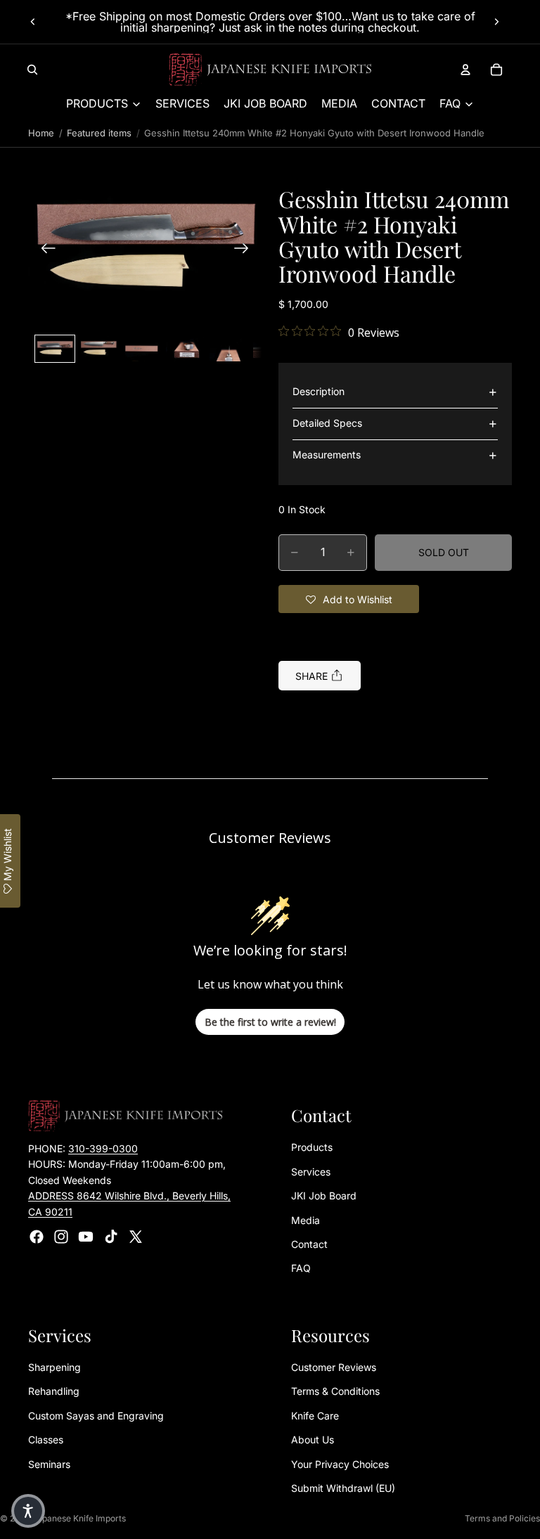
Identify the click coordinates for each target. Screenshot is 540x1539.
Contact (309, 1244)
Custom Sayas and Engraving (96, 1416)
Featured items (99, 133)
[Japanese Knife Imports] (270, 69)
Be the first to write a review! (270, 1022)
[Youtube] (85, 1236)
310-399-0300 (103, 1148)
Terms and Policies (502, 1518)
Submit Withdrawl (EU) (343, 1488)
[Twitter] (135, 1236)
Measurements (326, 455)
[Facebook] (36, 1236)
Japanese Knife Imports (79, 1518)
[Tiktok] (111, 1236)
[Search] (32, 69)
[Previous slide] (33, 21)
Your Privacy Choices (340, 1464)
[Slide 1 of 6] (55, 348)
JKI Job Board (323, 1196)
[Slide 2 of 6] (98, 348)
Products (312, 1148)
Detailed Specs (327, 423)
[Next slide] (496, 21)
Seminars (49, 1464)
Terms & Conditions (335, 1392)
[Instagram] (61, 1236)
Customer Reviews (333, 1367)
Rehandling (53, 1392)
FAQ (301, 1269)
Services (310, 1172)
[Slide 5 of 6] (229, 348)
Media (305, 1220)
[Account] (465, 69)
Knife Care (315, 1416)
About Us (312, 1440)
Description (318, 391)
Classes (45, 1440)
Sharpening (54, 1367)
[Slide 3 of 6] (142, 348)
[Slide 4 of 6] (185, 348)
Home (41, 133)
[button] (145, 250)
